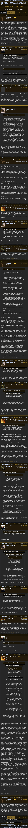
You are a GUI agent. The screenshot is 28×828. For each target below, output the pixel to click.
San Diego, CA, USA (23, 161)
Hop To (3, 816)
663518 (26, 107)
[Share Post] (22, 15)
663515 (26, 15)
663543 (26, 654)
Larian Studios (4, 2)
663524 (26, 221)
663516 (26, 47)
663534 (26, 586)
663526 (26, 261)
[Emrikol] (3, 53)
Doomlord (11, 360)
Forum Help (17, 825)
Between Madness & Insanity (22, 208)
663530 (26, 417)
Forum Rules (3, 824)
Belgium (25, 619)
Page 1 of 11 (10, 12)
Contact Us (10, 825)
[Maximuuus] (3, 621)
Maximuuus (11, 797)
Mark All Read (10, 824)
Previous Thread (8, 9)
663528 (26, 360)
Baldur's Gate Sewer (23, 249)
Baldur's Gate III (4, 3)
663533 (26, 543)
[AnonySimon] (3, 163)
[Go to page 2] (27, 12)
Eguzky (11, 221)
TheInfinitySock (10, 382)
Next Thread (20, 9)
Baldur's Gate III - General (16, 3)
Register (20, 2)
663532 (26, 523)
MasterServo (10, 47)
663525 (26, 246)
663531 (26, 464)
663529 (26, 382)
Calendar (12, 6)
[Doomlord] (3, 251)
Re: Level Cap (5, 47)
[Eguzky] (3, 210)
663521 (26, 157)
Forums (11, 2)
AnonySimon (11, 261)
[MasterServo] (3, 20)
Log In (25, 2)
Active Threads (19, 6)
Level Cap (4, 15)
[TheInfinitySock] (3, 112)
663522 (26, 205)
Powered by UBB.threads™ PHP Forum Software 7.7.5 (14, 827)
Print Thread (3, 12)
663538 (26, 616)
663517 (26, 85)
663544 (26, 797)
